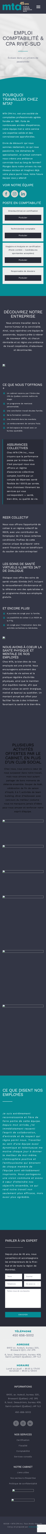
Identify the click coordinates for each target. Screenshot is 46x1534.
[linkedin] (23, 193)
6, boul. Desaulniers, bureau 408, (23, 1402)
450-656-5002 (23, 1412)
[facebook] (6, 193)
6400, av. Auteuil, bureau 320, (23, 1394)
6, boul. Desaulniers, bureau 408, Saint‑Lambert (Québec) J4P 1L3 (23, 1355)
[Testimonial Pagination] (20, 1216)
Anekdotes (33, 1527)
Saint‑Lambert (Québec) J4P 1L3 (23, 1406)
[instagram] (14, 193)
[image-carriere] (4, 365)
